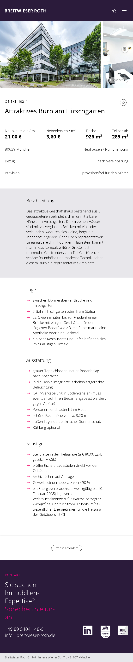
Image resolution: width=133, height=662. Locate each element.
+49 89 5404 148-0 (24, 629)
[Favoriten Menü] (114, 11)
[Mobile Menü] (124, 10)
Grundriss (118, 80)
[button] (125, 49)
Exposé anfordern (67, 548)
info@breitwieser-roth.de (30, 635)
